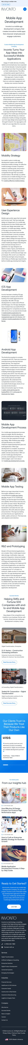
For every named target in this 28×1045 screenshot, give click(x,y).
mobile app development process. (14, 461)
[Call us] (8, 944)
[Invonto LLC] (14, 918)
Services (4, 953)
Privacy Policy (7, 1033)
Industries (4, 978)
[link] (14, 747)
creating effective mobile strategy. (14, 181)
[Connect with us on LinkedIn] (8, 947)
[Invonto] (8, 8)
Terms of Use (16, 1033)
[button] (25, 9)
